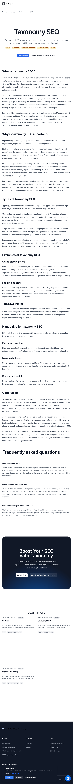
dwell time (52, 184)
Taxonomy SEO (27, 12)
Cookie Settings (30, 777)
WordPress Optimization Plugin (11, 751)
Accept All (9, 777)
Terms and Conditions (56, 743)
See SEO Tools (23, 55)
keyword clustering (10, 672)
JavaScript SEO (44, 621)
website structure (17, 348)
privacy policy (14, 773)
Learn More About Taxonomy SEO (43, 55)
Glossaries (13, 12)
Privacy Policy (54, 747)
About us (29, 743)
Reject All (19, 777)
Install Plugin (6, 743)
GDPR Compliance (55, 751)
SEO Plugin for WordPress (10, 755)
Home (4, 12)
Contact (28, 747)
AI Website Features (8, 747)
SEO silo (5, 621)
